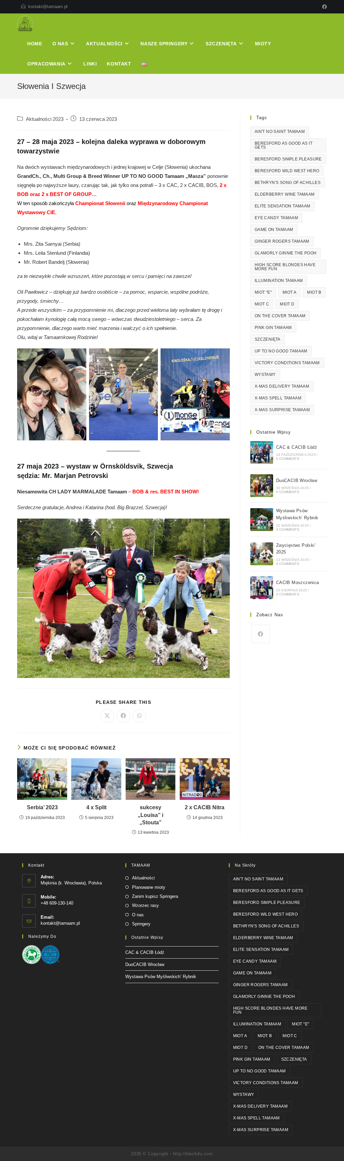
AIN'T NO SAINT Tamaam (280, 131)
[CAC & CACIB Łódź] (261, 452)
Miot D (287, 304)
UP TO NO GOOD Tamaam (281, 351)
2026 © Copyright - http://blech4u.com (172, 1153)
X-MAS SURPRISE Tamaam (282, 409)
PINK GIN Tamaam (273, 327)
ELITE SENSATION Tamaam (282, 206)
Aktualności (143, 877)
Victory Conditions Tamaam (287, 362)
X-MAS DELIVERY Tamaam (282, 386)
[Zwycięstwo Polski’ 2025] (261, 553)
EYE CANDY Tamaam (276, 217)
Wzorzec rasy (145, 905)
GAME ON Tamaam (274, 229)
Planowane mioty (148, 887)
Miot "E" (263, 292)
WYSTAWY (265, 374)
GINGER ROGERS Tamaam (282, 241)
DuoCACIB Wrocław (296, 480)
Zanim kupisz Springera (155, 896)
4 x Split (96, 807)
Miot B (314, 292)
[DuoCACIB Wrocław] (261, 485)
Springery (141, 923)
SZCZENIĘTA (268, 339)
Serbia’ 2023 (42, 807)
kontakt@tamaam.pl (48, 6)
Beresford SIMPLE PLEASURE (288, 159)
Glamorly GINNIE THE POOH (286, 253)
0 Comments (287, 459)
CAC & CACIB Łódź (296, 447)
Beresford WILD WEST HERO (287, 170)
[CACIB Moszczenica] (261, 587)
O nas (138, 914)
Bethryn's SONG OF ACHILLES (287, 182)
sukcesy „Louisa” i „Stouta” (150, 815)
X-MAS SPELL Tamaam (278, 398)
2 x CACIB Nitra (204, 807)
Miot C (262, 304)
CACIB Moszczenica (297, 582)
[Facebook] (323, 6)
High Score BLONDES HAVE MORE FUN (285, 266)
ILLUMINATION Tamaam (279, 280)
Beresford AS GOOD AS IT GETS (283, 145)
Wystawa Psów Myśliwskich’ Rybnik (160, 976)
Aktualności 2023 (44, 119)
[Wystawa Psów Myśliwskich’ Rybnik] (261, 519)
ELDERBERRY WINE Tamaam (285, 194)
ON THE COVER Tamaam (280, 315)
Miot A (289, 292)
